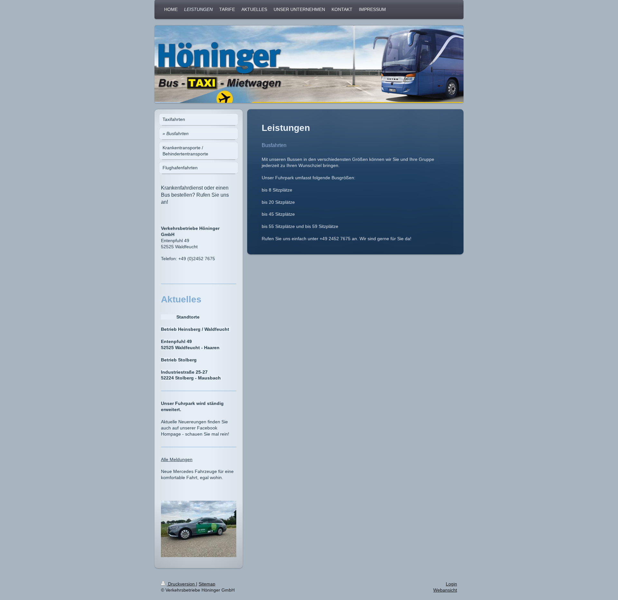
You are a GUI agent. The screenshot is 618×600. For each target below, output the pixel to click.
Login (451, 583)
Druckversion (181, 583)
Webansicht (445, 590)
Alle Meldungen (176, 459)
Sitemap (207, 583)
